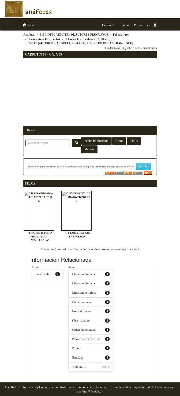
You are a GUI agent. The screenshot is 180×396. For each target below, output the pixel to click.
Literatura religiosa (84, 292)
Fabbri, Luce (120, 34)
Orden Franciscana (84, 329)
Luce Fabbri (43, 274)
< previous (79, 367)
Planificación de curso (86, 339)
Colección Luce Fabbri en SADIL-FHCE (89, 39)
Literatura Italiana (83, 274)
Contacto (108, 25)
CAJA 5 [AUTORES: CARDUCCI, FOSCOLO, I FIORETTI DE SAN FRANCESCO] (80, 43)
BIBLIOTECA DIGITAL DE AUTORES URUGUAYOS (74, 34)
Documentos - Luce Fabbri (44, 39)
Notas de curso (81, 311)
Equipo (124, 25)
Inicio (30, 25)
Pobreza (77, 348)
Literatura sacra (82, 302)
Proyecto (140, 25)
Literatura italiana (83, 283)
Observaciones (81, 320)
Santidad (77, 357)
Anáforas (29, 34)
